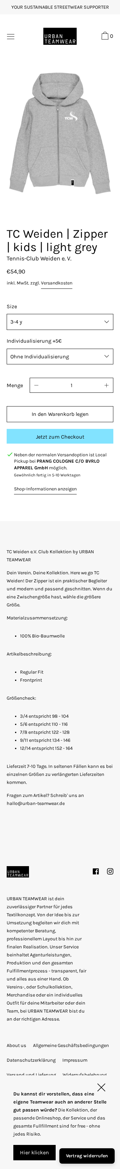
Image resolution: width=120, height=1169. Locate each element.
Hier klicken (34, 1152)
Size (12, 306)
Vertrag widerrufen (87, 1156)
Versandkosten (56, 283)
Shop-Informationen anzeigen (45, 489)
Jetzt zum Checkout (60, 437)
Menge (15, 385)
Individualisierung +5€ (34, 341)
